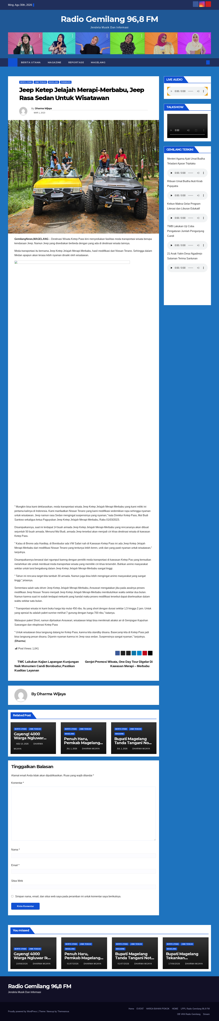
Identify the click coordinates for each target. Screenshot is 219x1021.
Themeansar (63, 1011)
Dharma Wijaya (43, 108)
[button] (203, 62)
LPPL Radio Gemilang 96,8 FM (195, 1008)
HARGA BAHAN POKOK (157, 1008)
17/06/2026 (174, 964)
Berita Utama (31, 62)
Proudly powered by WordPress (23, 1011)
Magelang (98, 62)
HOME (175, 1008)
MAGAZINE (54, 62)
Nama (15, 849)
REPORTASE (76, 62)
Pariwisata (66, 82)
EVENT (140, 1008)
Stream (206, 1014)
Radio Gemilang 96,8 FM (109, 19)
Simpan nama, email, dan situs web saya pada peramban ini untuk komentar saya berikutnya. (68, 896)
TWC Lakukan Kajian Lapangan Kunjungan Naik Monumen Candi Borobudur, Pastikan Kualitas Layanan (46, 666)
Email (15, 865)
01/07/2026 (73, 964)
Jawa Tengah (40, 82)
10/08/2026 (22, 964)
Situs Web (17, 880)
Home (131, 1008)
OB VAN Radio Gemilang (188, 1014)
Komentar (17, 782)
